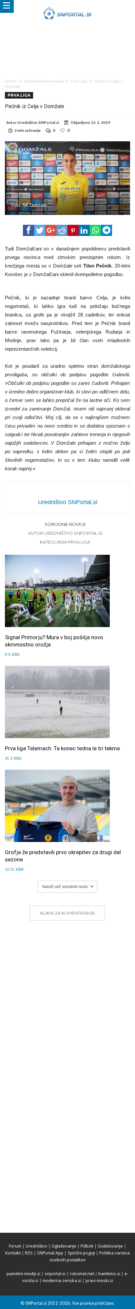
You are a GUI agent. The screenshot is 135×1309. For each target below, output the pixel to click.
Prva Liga (79, 81)
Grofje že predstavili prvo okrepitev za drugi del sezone (63, 856)
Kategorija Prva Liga (65, 542)
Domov (11, 81)
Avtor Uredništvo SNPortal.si (65, 533)
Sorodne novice (65, 524)
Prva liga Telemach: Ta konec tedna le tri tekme (62, 748)
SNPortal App (50, 1253)
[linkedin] (84, 230)
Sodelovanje (110, 1246)
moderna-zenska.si (62, 1280)
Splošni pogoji (81, 1253)
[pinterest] (73, 230)
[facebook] (28, 230)
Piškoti (87, 1246)
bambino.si (109, 1273)
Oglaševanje (63, 1246)
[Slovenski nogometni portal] (67, 6)
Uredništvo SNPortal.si (38, 122)
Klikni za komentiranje (67, 913)
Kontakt (13, 1253)
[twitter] (39, 230)
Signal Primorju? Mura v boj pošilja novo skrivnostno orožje (54, 641)
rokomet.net (82, 1273)
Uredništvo (36, 1246)
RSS (29, 1253)
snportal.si (55, 1273)
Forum (15, 1246)
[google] (50, 230)
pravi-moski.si (99, 1280)
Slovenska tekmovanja (44, 81)
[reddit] (62, 230)
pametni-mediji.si (23, 1273)
